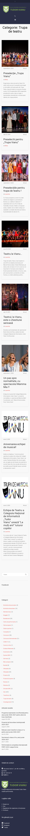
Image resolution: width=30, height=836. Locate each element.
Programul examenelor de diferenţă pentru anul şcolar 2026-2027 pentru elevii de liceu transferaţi (15, 715)
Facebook (7, 823)
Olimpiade (6, 672)
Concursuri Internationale (10, 638)
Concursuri (6, 635)
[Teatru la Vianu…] (15, 234)
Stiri (4, 692)
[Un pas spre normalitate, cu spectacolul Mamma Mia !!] (15, 358)
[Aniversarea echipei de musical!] (15, 424)
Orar (4, 806)
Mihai (6, 79)
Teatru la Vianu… (12, 253)
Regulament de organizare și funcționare (14, 808)
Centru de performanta (9, 622)
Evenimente (6, 652)
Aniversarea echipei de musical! (14, 446)
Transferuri (6, 695)
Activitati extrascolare (9, 608)
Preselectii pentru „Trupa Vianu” (13, 141)
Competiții (6, 632)
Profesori (5, 810)
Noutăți (5, 665)
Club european (7, 625)
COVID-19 (5, 642)
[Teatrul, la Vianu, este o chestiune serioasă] (15, 297)
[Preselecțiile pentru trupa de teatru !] (15, 168)
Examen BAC (6, 655)
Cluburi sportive (7, 628)
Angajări (5, 615)
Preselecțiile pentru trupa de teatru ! (14, 189)
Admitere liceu (7, 611)
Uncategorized (7, 702)
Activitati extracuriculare (9, 605)
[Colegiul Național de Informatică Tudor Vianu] (15, 9)
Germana (5, 658)
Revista (5, 682)
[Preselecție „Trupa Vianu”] (15, 53)
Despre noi (6, 804)
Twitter (6, 827)
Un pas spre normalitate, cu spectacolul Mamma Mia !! (14, 382)
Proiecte (5, 675)
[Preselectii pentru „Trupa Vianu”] (15, 119)
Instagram (7, 825)
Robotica (5, 685)
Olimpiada (6, 668)
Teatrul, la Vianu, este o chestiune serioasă (12, 319)
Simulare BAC (7, 688)
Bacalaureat (6, 618)
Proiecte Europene (8, 678)
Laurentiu (7, 194)
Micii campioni (7, 662)
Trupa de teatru (7, 698)
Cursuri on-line (7, 645)
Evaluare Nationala (8, 648)
